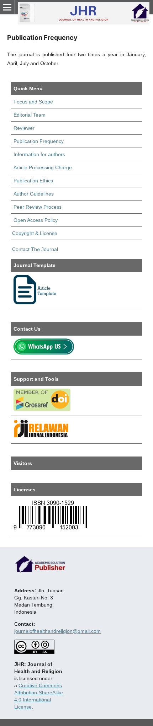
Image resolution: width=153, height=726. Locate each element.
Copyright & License (34, 233)
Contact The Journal (34, 249)
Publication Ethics (33, 180)
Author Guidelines (34, 194)
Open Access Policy (36, 220)
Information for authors (39, 154)
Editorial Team (30, 115)
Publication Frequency (39, 141)
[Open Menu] (7, 7)
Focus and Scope (33, 102)
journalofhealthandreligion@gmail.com (57, 631)
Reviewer (24, 128)
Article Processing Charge (43, 167)
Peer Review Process (38, 207)
